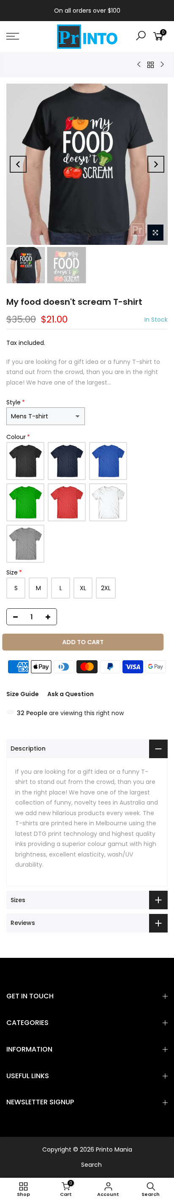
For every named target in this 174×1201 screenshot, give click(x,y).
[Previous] (18, 164)
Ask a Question (70, 694)
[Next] (155, 164)
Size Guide (22, 694)
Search (91, 1164)
